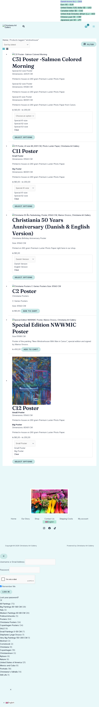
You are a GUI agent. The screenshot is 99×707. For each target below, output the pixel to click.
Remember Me (8, 586)
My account (83, 519)
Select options (23, 137)
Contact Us (49, 519)
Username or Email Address (12, 562)
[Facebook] (49, 528)
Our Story (25, 519)
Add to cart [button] (30, 311)
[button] (24, 26)
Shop (37, 519)
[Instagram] (44, 528)
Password (4, 570)
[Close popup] (3, 556)
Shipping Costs (66, 519)
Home (5, 40)
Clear (16, 130)
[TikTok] (55, 528)
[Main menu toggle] (93, 26)
